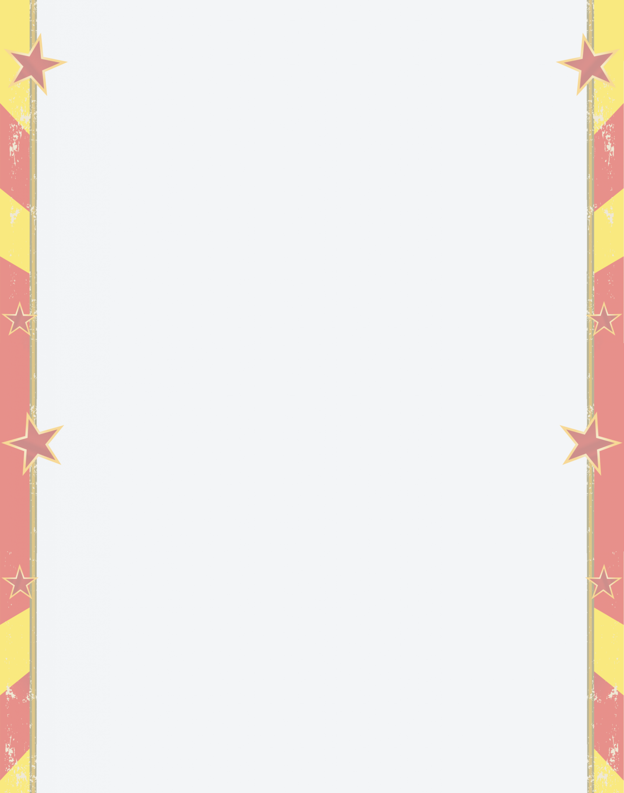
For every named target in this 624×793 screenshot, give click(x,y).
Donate (328, 16)
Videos (234, 16)
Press (386, 16)
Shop (358, 16)
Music (297, 16)
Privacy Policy (589, 778)
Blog (205, 16)
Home (178, 16)
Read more (121, 420)
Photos (266, 16)
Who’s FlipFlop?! (430, 16)
